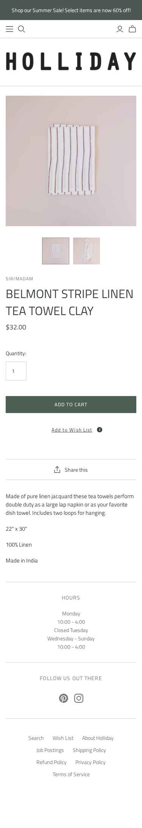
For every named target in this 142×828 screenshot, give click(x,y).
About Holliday (98, 738)
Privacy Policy (90, 762)
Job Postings (50, 750)
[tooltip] (99, 429)
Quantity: (16, 353)
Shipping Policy (89, 750)
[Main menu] (9, 29)
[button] (71, 427)
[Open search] (21, 29)
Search (36, 738)
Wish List (63, 738)
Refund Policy (51, 762)
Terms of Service (71, 774)
